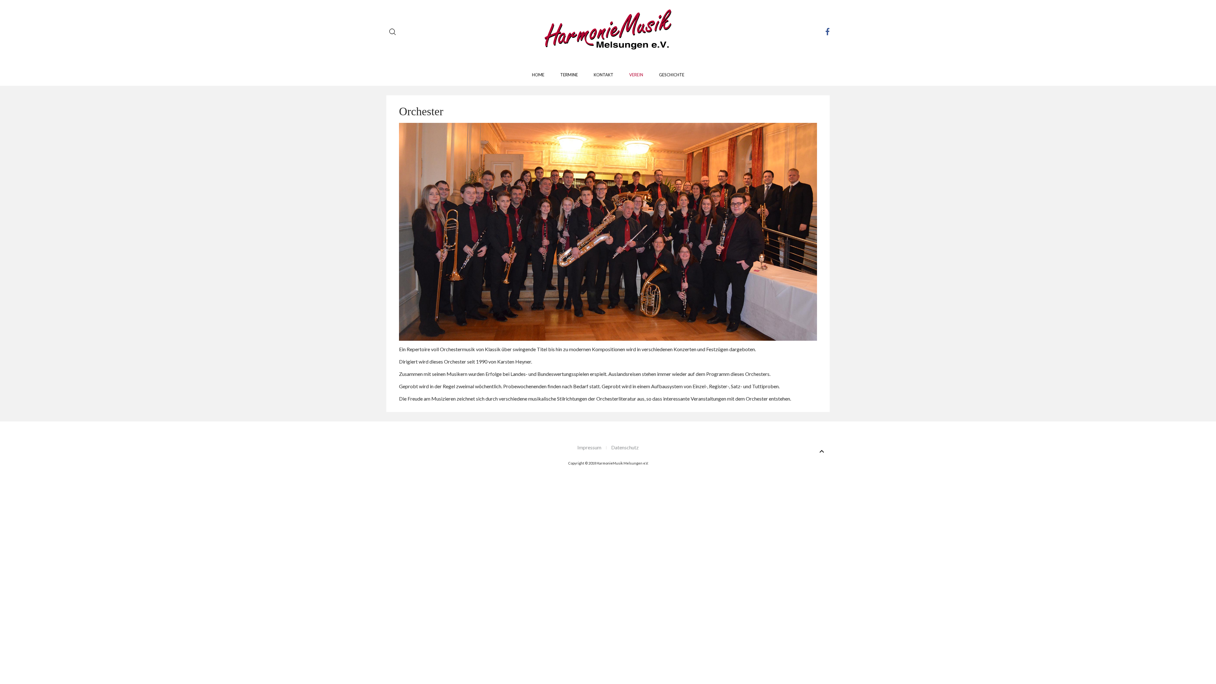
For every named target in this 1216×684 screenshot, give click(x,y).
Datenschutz (625, 447)
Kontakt (603, 74)
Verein (636, 74)
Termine (569, 74)
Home (538, 74)
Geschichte (671, 74)
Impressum (589, 447)
